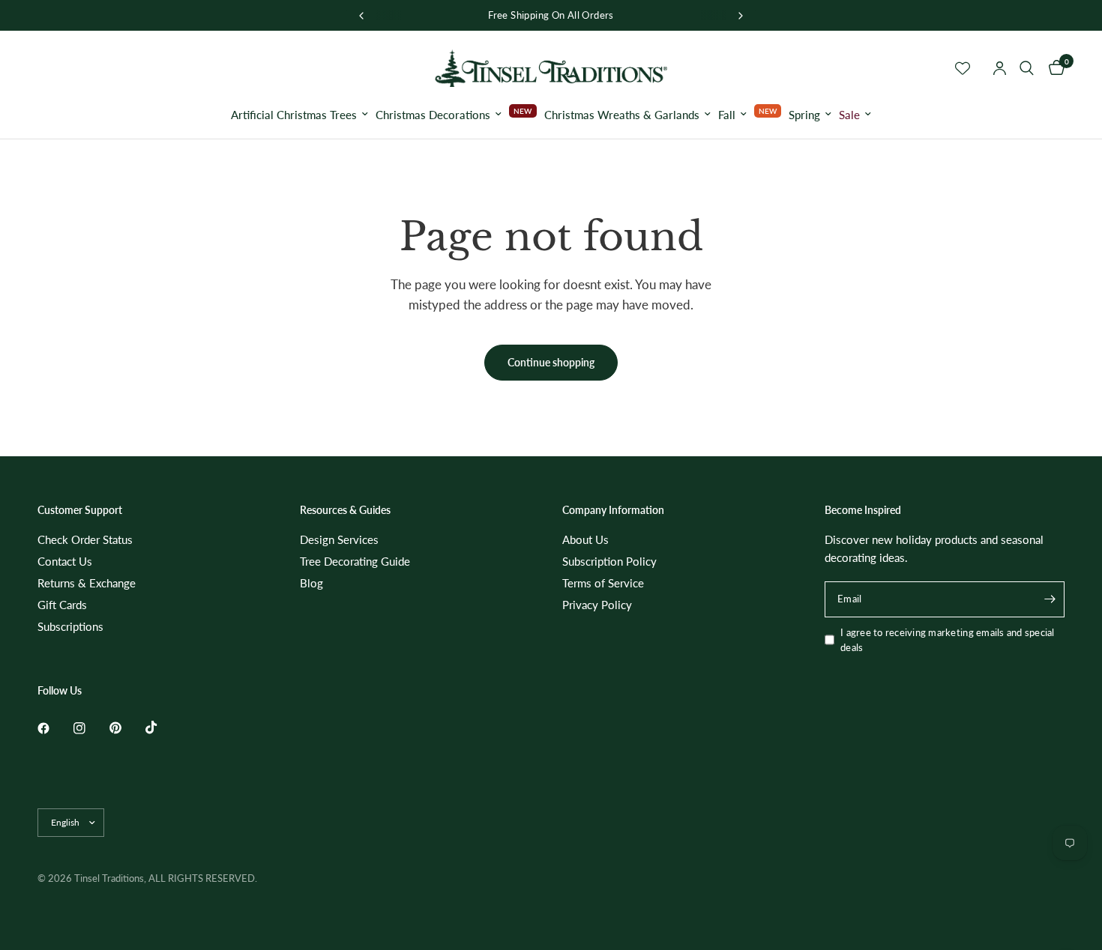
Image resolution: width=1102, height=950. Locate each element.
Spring (804, 114)
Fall (726, 114)
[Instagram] (89, 728)
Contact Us (64, 561)
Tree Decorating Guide (355, 561)
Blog (311, 583)
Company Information (613, 510)
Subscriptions (70, 626)
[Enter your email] (1050, 599)
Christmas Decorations (433, 114)
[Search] (1026, 68)
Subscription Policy (609, 561)
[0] (1053, 68)
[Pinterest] (125, 728)
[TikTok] (161, 727)
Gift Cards (62, 604)
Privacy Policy (597, 604)
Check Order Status (85, 539)
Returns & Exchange (86, 583)
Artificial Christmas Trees (294, 114)
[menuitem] (299, 114)
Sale (849, 114)
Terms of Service (603, 583)
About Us (585, 539)
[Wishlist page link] (962, 68)
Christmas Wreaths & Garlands (621, 114)
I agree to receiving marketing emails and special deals (947, 640)
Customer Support (79, 510)
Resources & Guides (345, 510)
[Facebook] (53, 728)
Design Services (339, 539)
